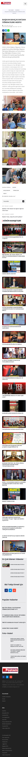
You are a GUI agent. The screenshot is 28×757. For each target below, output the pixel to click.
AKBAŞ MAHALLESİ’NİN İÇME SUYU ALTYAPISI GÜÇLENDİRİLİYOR (13, 554)
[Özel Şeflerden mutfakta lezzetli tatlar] (14, 422)
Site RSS (4, 710)
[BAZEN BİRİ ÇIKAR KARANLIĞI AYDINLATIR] (14, 406)
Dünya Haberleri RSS (7, 721)
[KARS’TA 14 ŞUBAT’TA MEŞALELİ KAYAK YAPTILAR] (6, 645)
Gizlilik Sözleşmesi (6, 696)
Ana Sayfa (11, 10)
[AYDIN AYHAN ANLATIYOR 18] (6, 565)
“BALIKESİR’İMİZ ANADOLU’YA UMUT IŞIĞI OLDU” (12, 396)
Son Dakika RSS (5, 717)
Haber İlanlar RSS (6, 755)
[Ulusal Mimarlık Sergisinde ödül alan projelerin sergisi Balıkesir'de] (14, 438)
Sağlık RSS (4, 744)
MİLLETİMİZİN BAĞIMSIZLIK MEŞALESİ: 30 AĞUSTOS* (12, 378)
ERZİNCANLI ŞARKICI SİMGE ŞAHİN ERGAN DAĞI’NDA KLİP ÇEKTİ (17, 640)
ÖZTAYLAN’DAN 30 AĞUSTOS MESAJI (12, 344)
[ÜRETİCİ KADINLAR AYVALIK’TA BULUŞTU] (14, 619)
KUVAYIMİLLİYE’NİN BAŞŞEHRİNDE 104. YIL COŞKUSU (12, 237)
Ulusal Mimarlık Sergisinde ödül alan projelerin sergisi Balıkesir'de (12, 446)
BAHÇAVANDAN (6, 190)
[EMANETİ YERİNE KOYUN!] (14, 494)
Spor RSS (4, 719)
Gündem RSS (5, 715)
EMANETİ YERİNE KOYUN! (8, 501)
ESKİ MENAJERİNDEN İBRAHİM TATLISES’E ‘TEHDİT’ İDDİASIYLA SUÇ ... (17, 651)
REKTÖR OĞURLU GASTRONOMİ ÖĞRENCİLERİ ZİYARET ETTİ (11, 608)
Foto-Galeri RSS (5, 737)
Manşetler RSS (5, 713)
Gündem (17, 10)
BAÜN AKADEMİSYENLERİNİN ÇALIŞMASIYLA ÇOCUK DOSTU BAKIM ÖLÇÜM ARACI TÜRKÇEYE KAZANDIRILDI (13, 528)
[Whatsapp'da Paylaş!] (8, 30)
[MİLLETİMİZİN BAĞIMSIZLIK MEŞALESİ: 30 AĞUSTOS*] (14, 370)
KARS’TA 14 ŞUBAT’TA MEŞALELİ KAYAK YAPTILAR (16, 645)
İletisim (3, 701)
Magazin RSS (5, 746)
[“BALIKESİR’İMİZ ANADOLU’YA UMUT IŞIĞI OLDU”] (14, 388)
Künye (3, 699)
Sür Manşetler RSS (6, 735)
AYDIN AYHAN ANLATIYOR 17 (17, 573)
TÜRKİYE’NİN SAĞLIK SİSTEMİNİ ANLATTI (18, 657)
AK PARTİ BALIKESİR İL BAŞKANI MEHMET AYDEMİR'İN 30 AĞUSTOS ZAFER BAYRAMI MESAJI (13, 309)
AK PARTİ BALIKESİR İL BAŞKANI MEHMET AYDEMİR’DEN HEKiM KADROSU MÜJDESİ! (12, 290)
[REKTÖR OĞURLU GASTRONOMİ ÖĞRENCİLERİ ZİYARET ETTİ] (14, 605)
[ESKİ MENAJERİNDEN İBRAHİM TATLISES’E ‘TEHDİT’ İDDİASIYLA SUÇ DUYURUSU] (6, 650)
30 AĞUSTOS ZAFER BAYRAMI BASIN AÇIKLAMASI (11, 327)
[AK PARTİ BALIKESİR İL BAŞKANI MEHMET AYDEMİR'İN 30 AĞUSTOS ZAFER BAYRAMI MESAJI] (14, 300)
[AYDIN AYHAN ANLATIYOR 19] (6, 576)
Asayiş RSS (4, 752)
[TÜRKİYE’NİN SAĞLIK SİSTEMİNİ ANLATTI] (6, 656)
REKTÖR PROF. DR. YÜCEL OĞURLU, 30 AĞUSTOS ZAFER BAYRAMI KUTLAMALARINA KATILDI (13, 256)
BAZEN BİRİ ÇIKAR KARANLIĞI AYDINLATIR (12, 413)
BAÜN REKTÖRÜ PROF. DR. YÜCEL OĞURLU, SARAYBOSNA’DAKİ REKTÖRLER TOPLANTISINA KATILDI (13, 464)
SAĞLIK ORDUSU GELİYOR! (9, 274)
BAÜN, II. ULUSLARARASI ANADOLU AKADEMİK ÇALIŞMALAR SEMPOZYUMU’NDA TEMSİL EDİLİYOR (14, 483)
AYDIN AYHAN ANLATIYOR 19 (17, 576)
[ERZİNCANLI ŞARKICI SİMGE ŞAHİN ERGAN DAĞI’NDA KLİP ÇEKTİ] (6, 638)
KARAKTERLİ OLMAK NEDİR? (10, 628)
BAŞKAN (14, 187)
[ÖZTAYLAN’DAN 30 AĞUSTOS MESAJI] (14, 337)
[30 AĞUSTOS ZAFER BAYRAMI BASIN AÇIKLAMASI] (14, 319)
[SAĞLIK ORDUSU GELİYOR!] (14, 266)
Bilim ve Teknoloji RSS (7, 750)
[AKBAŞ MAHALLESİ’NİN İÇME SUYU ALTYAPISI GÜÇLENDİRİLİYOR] (14, 546)
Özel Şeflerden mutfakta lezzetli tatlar (12, 429)
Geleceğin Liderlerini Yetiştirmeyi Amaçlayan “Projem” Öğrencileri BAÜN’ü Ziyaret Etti (13, 519)
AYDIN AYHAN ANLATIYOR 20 (17, 569)
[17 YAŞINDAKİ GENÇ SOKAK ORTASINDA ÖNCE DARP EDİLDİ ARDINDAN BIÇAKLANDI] (14, 612)
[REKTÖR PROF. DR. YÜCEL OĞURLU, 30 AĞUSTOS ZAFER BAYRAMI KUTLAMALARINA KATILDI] (14, 247)
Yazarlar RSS (5, 726)
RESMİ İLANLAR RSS (6, 724)
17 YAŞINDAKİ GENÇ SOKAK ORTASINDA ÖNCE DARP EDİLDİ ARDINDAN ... (13, 616)
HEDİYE (4, 193)
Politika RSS (5, 741)
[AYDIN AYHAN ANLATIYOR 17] (6, 573)
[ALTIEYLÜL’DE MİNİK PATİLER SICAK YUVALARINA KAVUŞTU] (14, 353)
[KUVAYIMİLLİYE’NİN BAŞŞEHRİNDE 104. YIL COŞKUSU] (14, 230)
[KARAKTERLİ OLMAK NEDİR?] (14, 625)
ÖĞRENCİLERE (16, 190)
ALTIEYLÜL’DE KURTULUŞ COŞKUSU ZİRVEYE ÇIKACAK (13, 536)
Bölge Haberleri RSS (6, 748)
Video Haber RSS (6, 728)
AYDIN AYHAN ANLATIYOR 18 (17, 564)
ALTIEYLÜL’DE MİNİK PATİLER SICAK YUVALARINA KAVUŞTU (11, 361)
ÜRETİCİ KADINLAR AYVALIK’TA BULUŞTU (14, 622)
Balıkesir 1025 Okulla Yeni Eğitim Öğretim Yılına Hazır (13, 208)
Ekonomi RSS (5, 739)
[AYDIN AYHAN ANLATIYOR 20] (6, 569)
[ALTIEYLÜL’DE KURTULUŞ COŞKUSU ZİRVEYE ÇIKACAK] (14, 533)
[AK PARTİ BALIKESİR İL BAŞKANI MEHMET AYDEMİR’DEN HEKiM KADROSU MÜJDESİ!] (14, 282)
